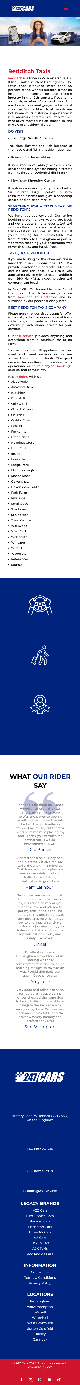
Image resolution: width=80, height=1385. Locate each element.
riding (23, 377)
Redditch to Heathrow (37, 297)
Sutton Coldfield (40, 1329)
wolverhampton (40, 1307)
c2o (49, 1367)
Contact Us (40, 1272)
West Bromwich (40, 1323)
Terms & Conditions (40, 1278)
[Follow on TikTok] (59, 1379)
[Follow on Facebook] (21, 1379)
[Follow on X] (31, 1379)
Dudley (40, 1334)
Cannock (40, 1339)
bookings (63, 366)
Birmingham (40, 1301)
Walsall (40, 1312)
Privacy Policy (40, 1283)
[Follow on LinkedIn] (49, 1379)
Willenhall (40, 1318)
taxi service (24, 336)
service (13, 227)
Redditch (15, 78)
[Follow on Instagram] (40, 1379)
